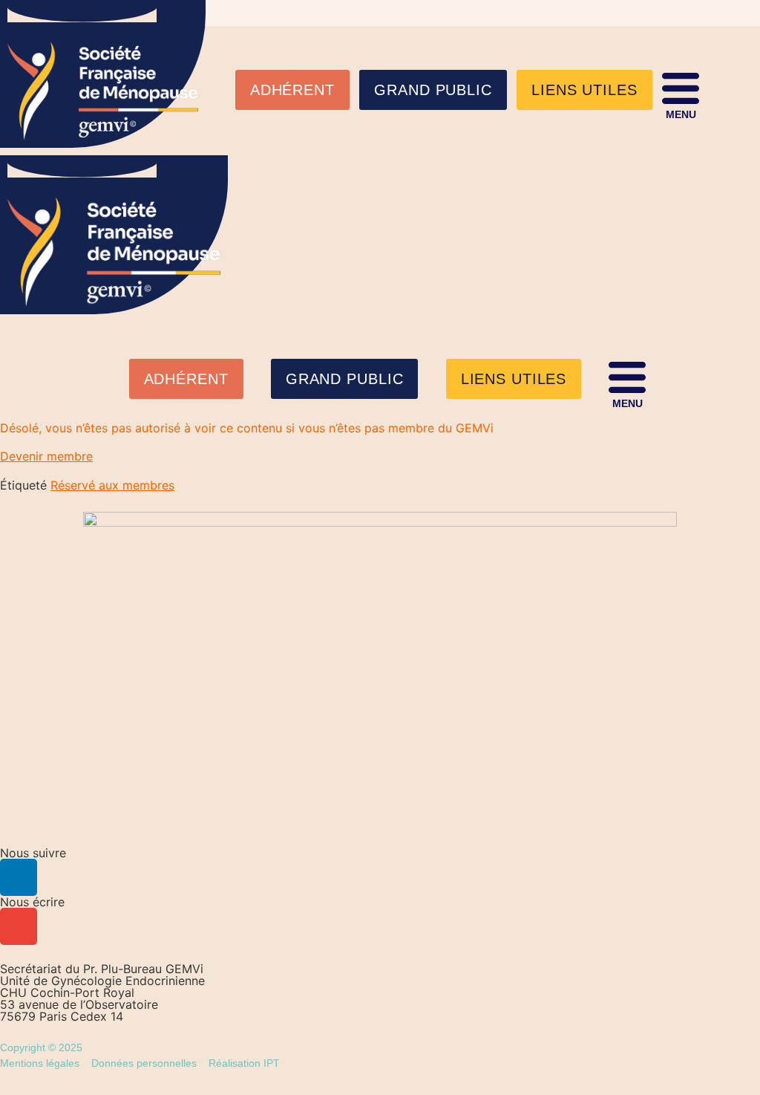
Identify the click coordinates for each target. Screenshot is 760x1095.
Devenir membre (46, 456)
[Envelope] (18, 926)
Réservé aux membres (112, 485)
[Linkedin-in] (18, 877)
